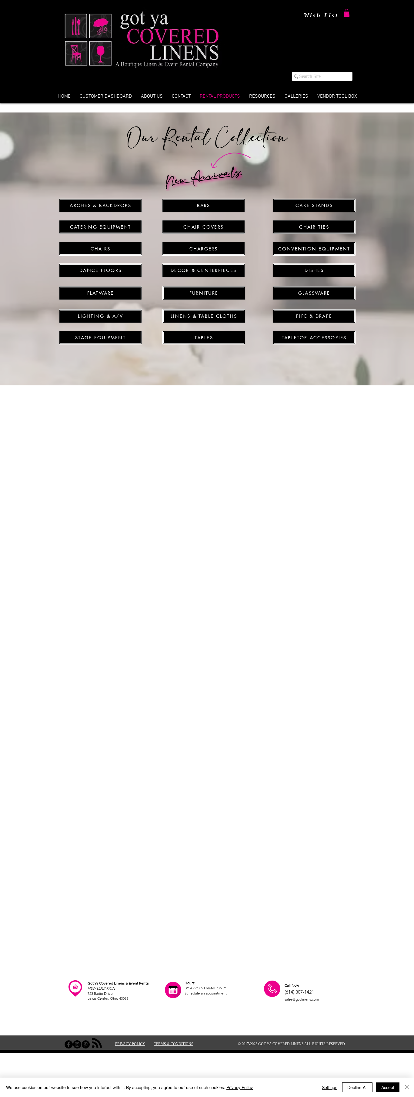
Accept (387, 1087)
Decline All (357, 1087)
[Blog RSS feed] (97, 1043)
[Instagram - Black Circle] (77, 1044)
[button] (346, 13)
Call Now (292, 985)
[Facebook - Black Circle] (69, 1044)
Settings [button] (329, 1087)
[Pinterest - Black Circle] (86, 1044)
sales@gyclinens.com (302, 999)
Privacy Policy (239, 1087)
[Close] (406, 1087)
